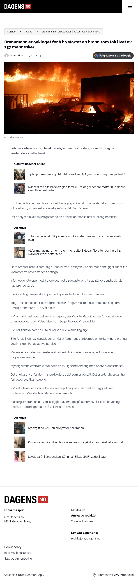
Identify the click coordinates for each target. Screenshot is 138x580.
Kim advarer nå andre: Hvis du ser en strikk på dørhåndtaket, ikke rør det (75, 442)
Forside (11, 31)
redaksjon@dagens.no (85, 538)
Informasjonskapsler (17, 553)
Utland (28, 31)
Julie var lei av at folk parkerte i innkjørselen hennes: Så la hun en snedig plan (75, 238)
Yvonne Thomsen (82, 521)
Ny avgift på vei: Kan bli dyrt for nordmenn (56, 428)
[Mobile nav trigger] (130, 6)
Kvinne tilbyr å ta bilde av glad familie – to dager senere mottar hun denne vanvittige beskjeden (76, 188)
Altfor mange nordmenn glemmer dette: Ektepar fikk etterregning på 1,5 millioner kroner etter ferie (75, 252)
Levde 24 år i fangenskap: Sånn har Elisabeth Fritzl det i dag (67, 456)
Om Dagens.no (14, 517)
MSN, (8, 521)
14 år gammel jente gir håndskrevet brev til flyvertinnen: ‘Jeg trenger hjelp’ (76, 174)
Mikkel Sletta (17, 55)
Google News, (21, 521)
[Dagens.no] (63, 6)
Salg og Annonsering (18, 558)
